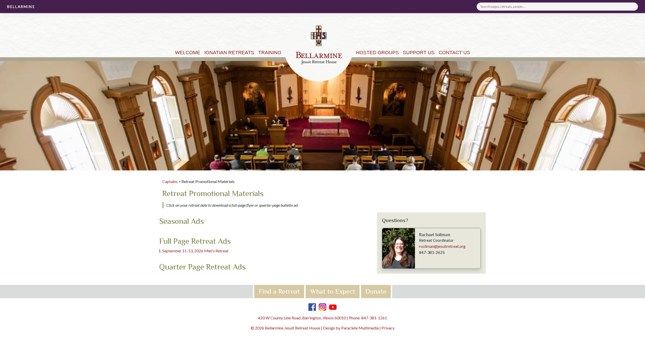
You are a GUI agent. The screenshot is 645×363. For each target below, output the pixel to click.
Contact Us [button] (454, 52)
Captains (170, 181)
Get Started (632, 28)
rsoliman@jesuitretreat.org (442, 246)
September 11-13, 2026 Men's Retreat (195, 250)
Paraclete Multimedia (360, 327)
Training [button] (269, 52)
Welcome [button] (187, 52)
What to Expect (332, 291)
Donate (375, 291)
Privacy (388, 327)
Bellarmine (21, 7)
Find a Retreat (279, 291)
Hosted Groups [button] (377, 52)
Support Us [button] (419, 52)
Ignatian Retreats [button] (229, 52)
